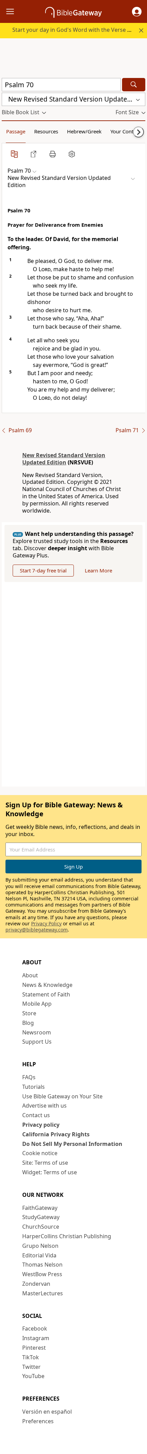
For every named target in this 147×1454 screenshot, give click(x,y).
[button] (137, 11)
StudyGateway (40, 1217)
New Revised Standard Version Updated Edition (63, 458)
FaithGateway (39, 1208)
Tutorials (33, 1086)
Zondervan (36, 1283)
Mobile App (37, 1003)
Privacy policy (40, 1124)
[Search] (133, 84)
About (30, 975)
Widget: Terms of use (49, 1172)
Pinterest (34, 1347)
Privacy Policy (46, 923)
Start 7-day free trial (43, 570)
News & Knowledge (47, 985)
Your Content (125, 131)
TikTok (30, 1357)
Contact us (36, 1115)
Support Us (37, 1041)
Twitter (31, 1367)
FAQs (29, 1077)
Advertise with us (44, 1105)
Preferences (38, 1421)
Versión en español (47, 1411)
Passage (15, 131)
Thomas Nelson (42, 1264)
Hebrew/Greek (84, 131)
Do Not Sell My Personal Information (72, 1144)
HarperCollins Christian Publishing (66, 1236)
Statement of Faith (46, 994)
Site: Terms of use (45, 1162)
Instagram (35, 1338)
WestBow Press (42, 1274)
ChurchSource (40, 1226)
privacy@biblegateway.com (36, 929)
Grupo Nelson (40, 1246)
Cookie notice (39, 1153)
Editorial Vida (39, 1255)
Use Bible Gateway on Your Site (62, 1096)
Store (29, 1013)
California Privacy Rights (56, 1134)
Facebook (34, 1328)
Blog (28, 1023)
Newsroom (36, 1032)
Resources (46, 131)
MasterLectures (42, 1293)
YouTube (33, 1376)
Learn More (98, 570)
